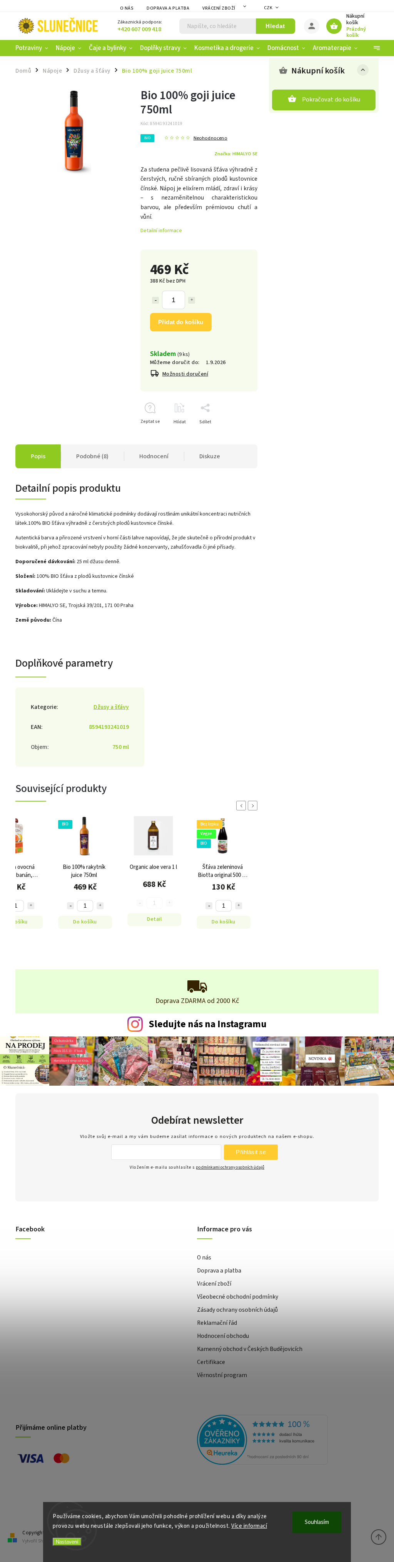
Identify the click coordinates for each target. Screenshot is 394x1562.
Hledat (275, 26)
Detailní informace (161, 231)
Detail (152, 919)
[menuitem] (33, 48)
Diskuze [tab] (209, 456)
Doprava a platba (168, 8)
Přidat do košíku (180, 322)
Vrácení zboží (218, 8)
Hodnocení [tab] (154, 456)
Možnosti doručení (185, 374)
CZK (268, 8)
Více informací (249, 1526)
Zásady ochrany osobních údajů (237, 1310)
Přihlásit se (251, 1152)
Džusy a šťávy (111, 707)
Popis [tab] (38, 456)
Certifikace (211, 1362)
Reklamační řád (217, 1323)
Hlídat (180, 422)
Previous (242, 805)
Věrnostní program (222, 1375)
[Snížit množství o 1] (155, 300)
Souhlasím (317, 1522)
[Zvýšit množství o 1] (191, 300)
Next (253, 805)
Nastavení (67, 1542)
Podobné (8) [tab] (92, 456)
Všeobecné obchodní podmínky (237, 1297)
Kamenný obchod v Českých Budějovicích (249, 1349)
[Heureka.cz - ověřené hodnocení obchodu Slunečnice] (285, 1441)
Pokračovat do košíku (331, 99)
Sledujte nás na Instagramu (208, 1024)
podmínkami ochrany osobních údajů (230, 1167)
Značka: (235, 153)
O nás (127, 8)
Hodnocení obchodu (223, 1336)
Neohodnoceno (210, 138)
